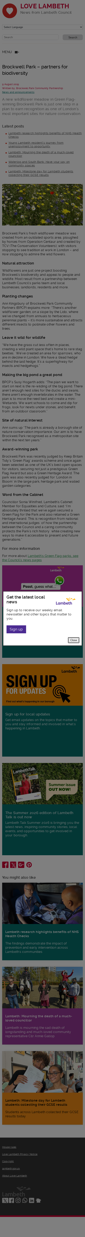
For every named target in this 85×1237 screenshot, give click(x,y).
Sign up (16, 629)
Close (73, 640)
